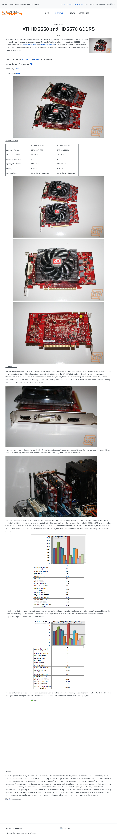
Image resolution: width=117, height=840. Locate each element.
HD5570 (36, 59)
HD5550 (25, 59)
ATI (31, 64)
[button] (47, 13)
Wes (17, 68)
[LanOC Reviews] (12, 13)
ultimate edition (29, 45)
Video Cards (58, 24)
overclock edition (47, 45)
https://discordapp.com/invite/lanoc (20, 833)
